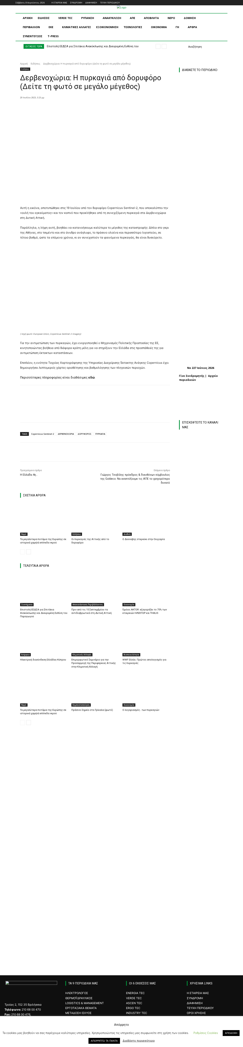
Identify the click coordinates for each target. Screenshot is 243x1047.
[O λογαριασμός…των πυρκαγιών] (146, 690)
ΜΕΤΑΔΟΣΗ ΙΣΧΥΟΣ (78, 1013)
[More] (90, 107)
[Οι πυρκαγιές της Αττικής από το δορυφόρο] (95, 519)
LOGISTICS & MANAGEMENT (84, 1003)
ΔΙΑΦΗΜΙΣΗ (195, 1003)
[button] (190, 46)
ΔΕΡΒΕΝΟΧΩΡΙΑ (66, 433)
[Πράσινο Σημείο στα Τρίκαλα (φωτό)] (95, 690)
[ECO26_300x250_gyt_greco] (203, 936)
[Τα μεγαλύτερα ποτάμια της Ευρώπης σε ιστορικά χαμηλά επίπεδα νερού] (44, 519)
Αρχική (24, 63)
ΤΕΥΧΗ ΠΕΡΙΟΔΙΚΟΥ (200, 1008)
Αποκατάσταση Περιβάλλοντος (88, 604)
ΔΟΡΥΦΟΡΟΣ (85, 433)
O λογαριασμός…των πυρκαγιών (140, 709)
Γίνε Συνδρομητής (191, 376)
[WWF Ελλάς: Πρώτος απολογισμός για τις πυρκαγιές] (146, 639)
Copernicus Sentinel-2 (42, 433)
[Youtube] (225, 3)
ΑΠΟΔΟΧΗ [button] (231, 1032)
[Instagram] (215, 3)
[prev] (158, 46)
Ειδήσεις (35, 63)
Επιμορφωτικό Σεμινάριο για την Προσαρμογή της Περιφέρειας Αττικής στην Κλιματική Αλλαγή (93, 663)
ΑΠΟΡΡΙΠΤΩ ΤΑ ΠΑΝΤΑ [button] (104, 1040)
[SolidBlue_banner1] (201, 809)
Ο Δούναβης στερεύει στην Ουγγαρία (143, 539)
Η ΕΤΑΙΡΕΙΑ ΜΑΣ (198, 993)
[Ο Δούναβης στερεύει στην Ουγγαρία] (146, 519)
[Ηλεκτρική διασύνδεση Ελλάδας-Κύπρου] (44, 639)
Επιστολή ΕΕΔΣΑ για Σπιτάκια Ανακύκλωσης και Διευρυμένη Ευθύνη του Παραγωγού (43, 613)
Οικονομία (129, 604)
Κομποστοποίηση (81, 705)
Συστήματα (26, 604)
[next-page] (28, 551)
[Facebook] (209, 3)
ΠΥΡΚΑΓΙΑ (100, 433)
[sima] (203, 895)
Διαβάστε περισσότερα (139, 1040)
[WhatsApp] (81, 107)
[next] (164, 46)
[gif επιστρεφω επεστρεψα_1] (203, 855)
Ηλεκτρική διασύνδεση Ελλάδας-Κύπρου (43, 659)
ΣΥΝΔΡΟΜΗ (195, 998)
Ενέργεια (25, 654)
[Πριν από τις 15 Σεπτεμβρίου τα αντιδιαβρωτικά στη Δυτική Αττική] (95, 589)
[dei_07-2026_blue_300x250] (201, 733)
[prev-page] (22, 551)
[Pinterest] (73, 107)
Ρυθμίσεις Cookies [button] (205, 1033)
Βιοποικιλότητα (131, 654)
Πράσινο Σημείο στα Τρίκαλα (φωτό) (92, 709)
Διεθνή (127, 534)
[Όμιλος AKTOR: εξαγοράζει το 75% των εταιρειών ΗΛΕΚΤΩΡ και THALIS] (146, 589)
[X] (64, 107)
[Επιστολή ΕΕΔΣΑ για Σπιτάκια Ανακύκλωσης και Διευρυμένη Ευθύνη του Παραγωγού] (44, 589)
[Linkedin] (220, 3)
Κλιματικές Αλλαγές (82, 654)
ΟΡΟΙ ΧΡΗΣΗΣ (196, 1013)
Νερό (23, 534)
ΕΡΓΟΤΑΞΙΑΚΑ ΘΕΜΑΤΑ (81, 1008)
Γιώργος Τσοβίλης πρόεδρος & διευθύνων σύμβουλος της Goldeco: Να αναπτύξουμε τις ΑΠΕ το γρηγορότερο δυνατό (135, 478)
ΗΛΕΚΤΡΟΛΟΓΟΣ (76, 993)
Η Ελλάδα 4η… (29, 474)
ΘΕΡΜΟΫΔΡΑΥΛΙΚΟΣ (78, 998)
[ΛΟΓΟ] (201, 777)
